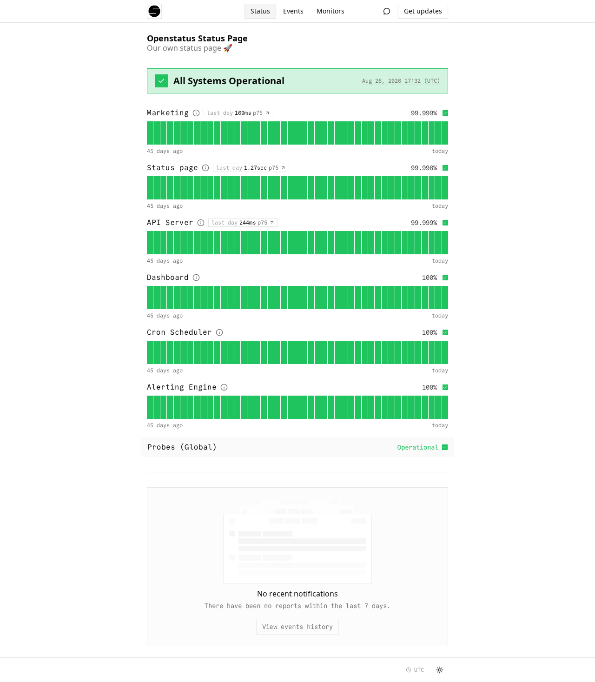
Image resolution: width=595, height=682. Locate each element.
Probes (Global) (292, 447)
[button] (150, 133)
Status (260, 11)
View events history (297, 626)
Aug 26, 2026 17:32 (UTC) (401, 81)
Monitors (330, 11)
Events (293, 11)
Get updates (423, 11)
